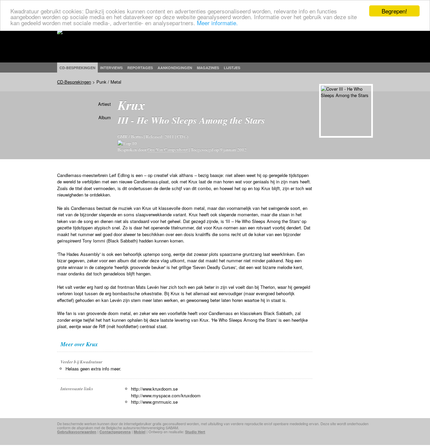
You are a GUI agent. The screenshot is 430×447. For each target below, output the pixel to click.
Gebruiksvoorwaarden (76, 431)
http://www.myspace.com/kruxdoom (166, 395)
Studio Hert (195, 431)
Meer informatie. (217, 22)
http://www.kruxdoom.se (154, 389)
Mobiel (139, 431)
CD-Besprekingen (74, 82)
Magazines (208, 68)
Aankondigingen (175, 68)
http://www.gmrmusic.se (154, 402)
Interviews (111, 68)
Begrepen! (394, 11)
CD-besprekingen (77, 68)
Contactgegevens (115, 431)
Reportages (140, 68)
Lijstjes (232, 68)
